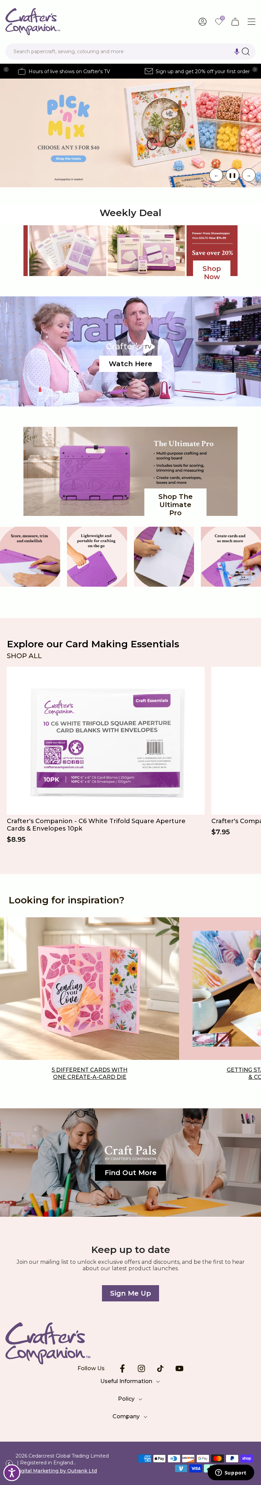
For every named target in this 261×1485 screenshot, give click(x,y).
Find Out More (131, 1173)
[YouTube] (179, 1368)
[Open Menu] (251, 22)
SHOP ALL (24, 656)
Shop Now (212, 273)
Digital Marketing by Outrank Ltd (56, 1471)
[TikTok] (160, 1368)
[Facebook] (122, 1368)
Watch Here (130, 364)
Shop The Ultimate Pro (175, 505)
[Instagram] (141, 1368)
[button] (236, 51)
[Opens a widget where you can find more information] (230, 1473)
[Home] (130, 1343)
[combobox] (130, 51)
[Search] (246, 51)
